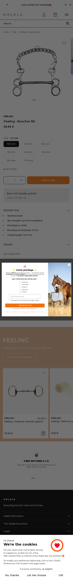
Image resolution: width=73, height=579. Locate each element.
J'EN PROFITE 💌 (25, 305)
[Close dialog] (69, 264)
